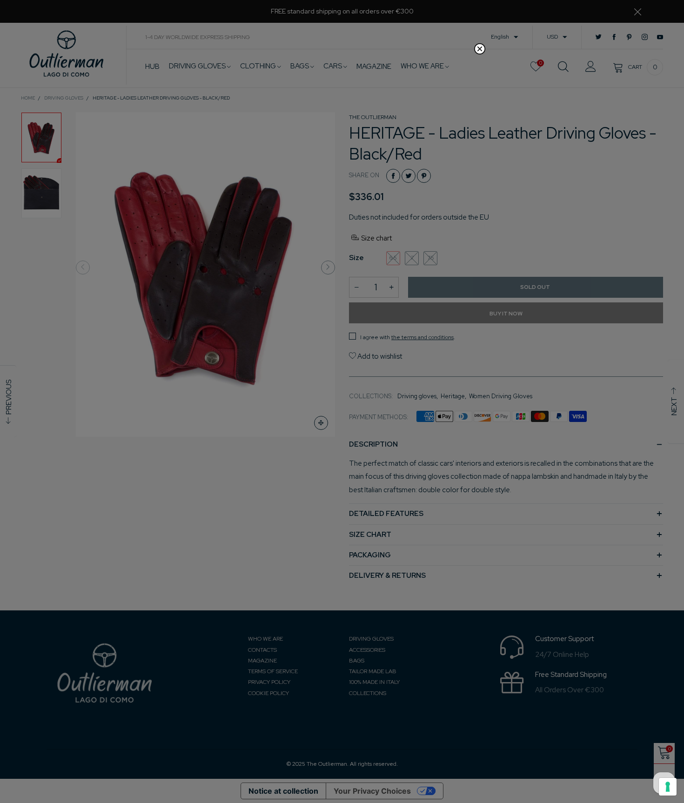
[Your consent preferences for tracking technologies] (668, 787)
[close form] (479, 48)
